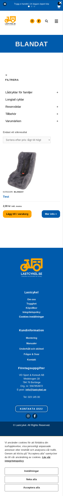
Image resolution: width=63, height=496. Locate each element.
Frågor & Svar (31, 354)
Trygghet (31, 303)
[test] (22, 188)
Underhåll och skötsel (31, 349)
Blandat (19, 192)
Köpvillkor (31, 308)
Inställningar (31, 471)
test (6, 196)
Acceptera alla (31, 487)
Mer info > (51, 214)
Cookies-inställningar (31, 316)
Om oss (31, 299)
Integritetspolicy (31, 312)
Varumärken (31, 121)
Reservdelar (31, 106)
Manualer (31, 343)
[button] (29, 6)
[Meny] (56, 21)
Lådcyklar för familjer (31, 92)
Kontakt (31, 359)
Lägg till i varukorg (17, 214)
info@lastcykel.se (35, 389)
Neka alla (31, 479)
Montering (31, 338)
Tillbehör (31, 113)
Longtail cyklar (14, 99)
